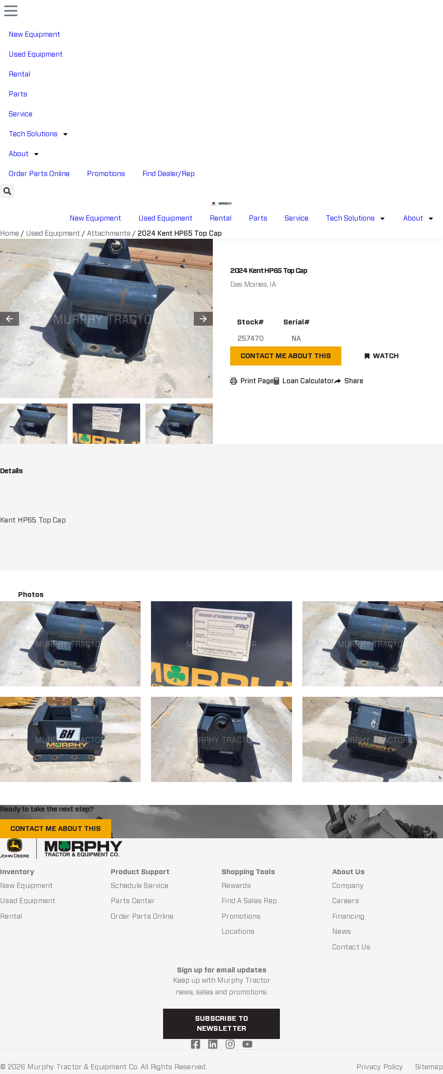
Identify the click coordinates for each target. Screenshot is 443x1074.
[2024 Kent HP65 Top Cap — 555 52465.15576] (221, 739)
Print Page (257, 380)
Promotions (106, 173)
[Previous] (9, 319)
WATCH (386, 355)
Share (353, 380)
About (19, 153)
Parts (18, 94)
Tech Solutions (33, 133)
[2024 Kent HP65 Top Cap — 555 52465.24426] (221, 643)
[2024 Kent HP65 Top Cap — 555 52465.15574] (70, 643)
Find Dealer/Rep (168, 173)
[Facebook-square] (195, 1044)
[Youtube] (247, 1044)
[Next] (203, 319)
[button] (7, 191)
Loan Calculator (308, 380)
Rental (19, 74)
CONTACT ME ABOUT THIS (286, 355)
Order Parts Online (39, 173)
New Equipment (34, 34)
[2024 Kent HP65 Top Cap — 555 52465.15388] (70, 739)
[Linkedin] (213, 1044)
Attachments (109, 233)
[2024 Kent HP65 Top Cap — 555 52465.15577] (372, 739)
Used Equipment (36, 54)
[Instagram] (230, 1044)
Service (20, 114)
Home (9, 233)
